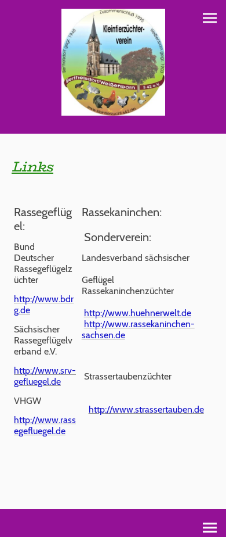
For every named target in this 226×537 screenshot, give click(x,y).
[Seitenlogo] (113, 62)
